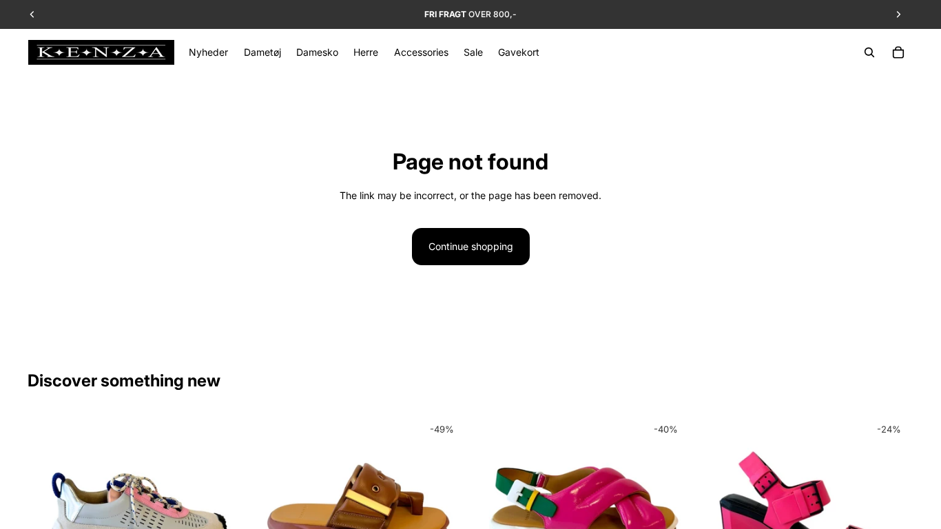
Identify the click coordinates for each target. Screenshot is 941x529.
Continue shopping (470, 246)
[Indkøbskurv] (898, 52)
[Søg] (869, 52)
